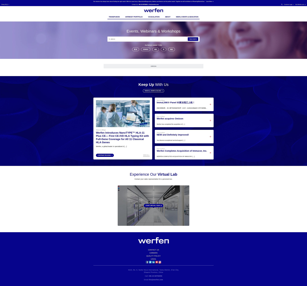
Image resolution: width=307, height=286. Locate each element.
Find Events (193, 39)
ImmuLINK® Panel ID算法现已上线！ (176, 102)
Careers (154, 253)
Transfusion (114, 17)
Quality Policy (153, 256)
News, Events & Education (187, 17)
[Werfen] (153, 10)
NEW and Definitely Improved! (173, 134)
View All (146, 155)
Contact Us (153, 250)
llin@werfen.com (154, 4)
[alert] (153, 66)
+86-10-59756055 (143, 4)
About (167, 17)
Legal (153, 259)
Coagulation (153, 17)
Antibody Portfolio (134, 17)
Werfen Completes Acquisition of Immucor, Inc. (182, 151)
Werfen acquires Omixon (170, 118)
